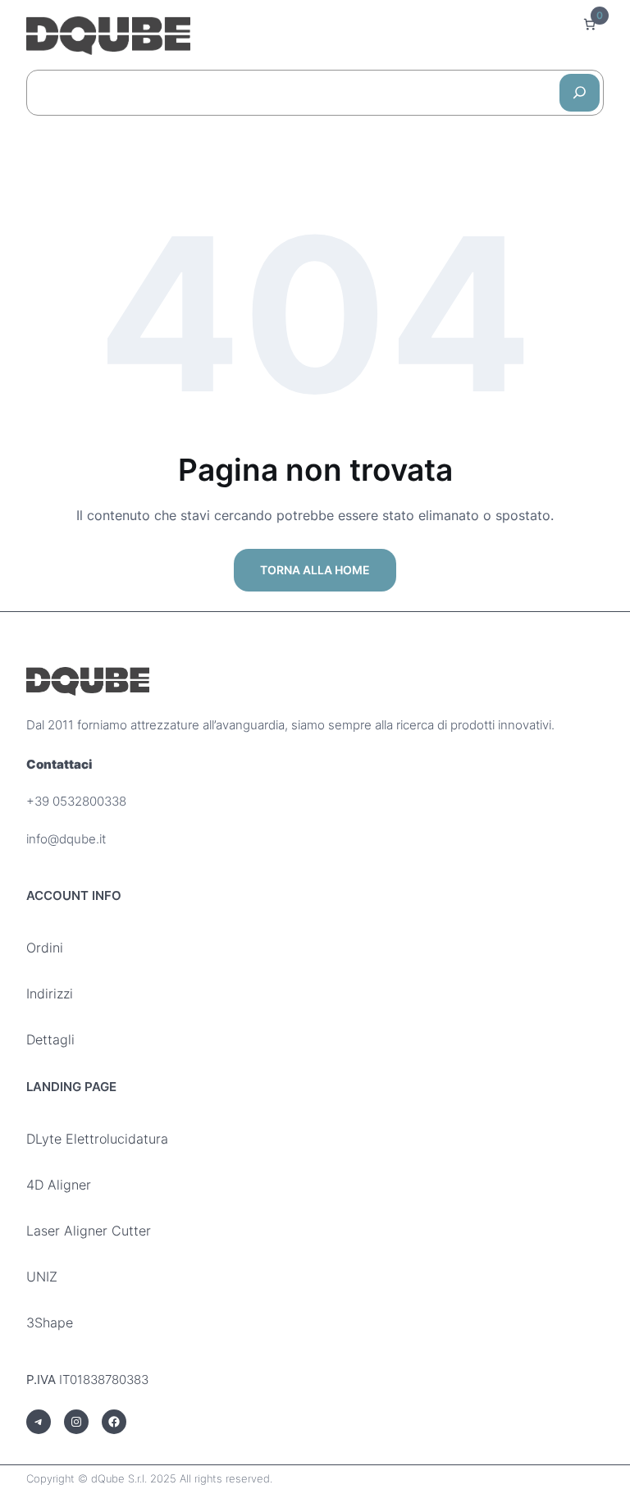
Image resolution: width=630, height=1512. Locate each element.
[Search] (579, 93)
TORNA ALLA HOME (315, 570)
